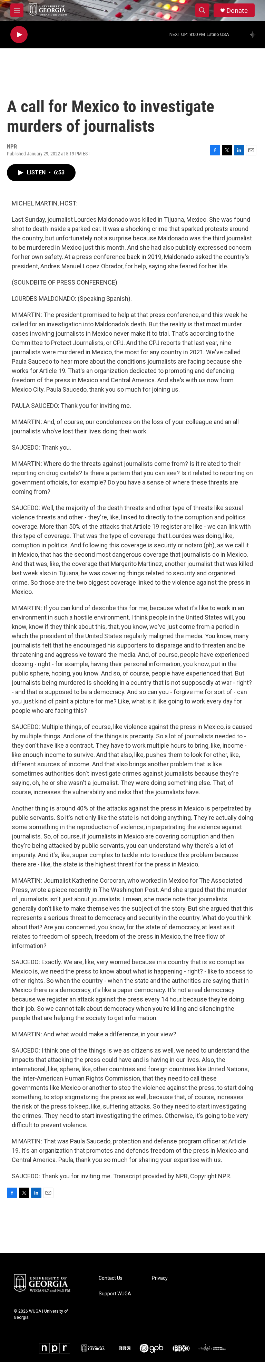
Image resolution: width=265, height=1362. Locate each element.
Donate (237, 10)
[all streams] (255, 34)
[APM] (212, 1348)
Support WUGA (115, 1293)
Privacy (160, 1278)
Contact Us (110, 1278)
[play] (18, 35)
